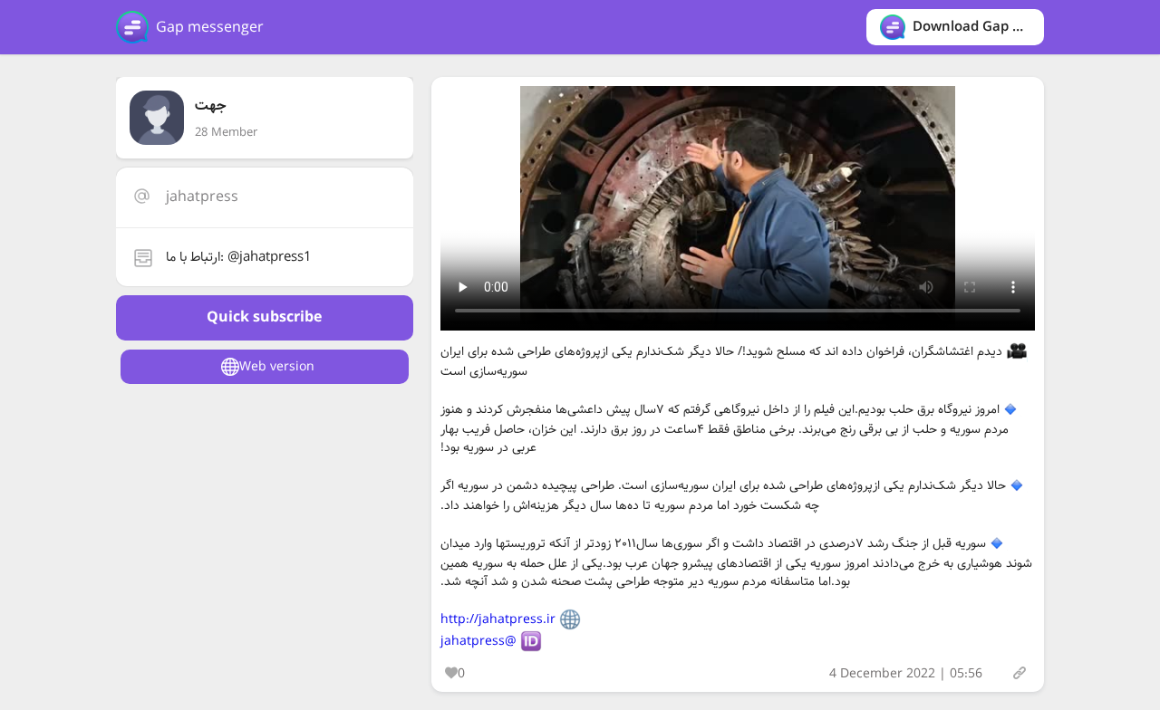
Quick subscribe (264, 317)
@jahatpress (478, 641)
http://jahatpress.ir (498, 619)
